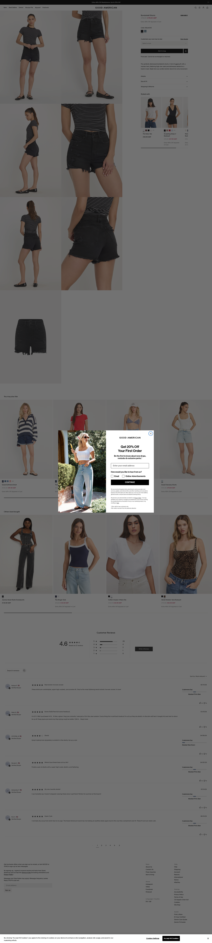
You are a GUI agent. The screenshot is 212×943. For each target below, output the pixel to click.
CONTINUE (130, 482)
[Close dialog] (151, 433)
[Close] (208, 938)
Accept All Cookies (171, 938)
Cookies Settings (152, 938)
